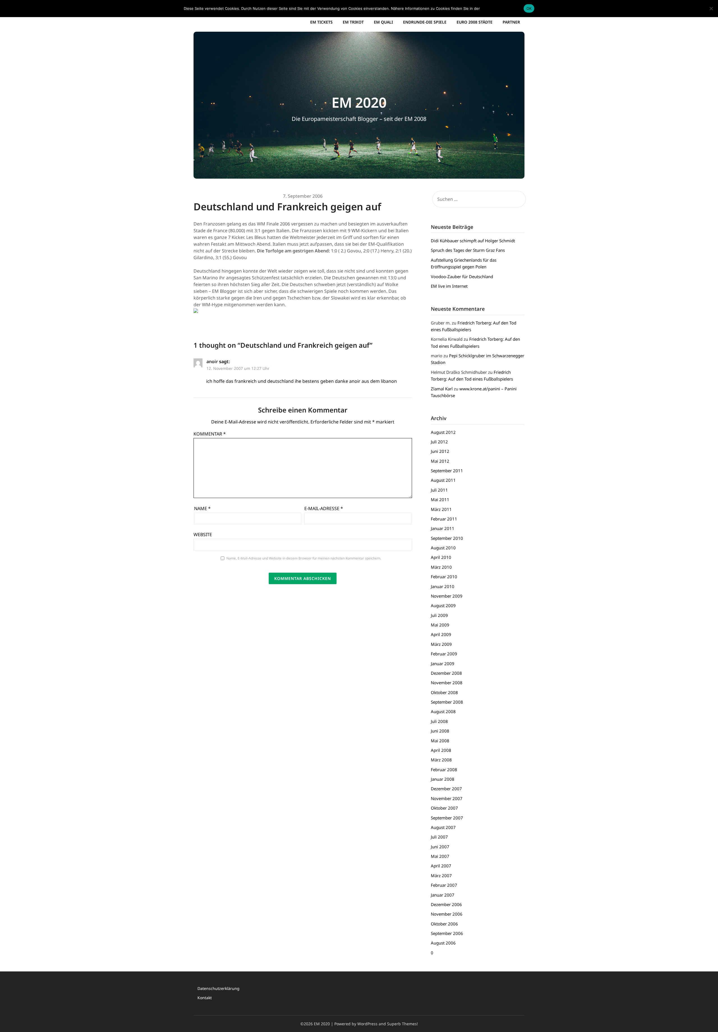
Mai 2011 (440, 499)
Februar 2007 (444, 885)
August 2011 (443, 480)
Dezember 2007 (446, 788)
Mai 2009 (440, 625)
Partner (511, 22)
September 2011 (447, 470)
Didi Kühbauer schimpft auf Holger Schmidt (473, 240)
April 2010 (441, 557)
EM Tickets (321, 22)
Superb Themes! (402, 1023)
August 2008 (443, 711)
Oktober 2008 (444, 692)
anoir (212, 361)
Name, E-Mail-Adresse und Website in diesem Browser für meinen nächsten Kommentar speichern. (303, 558)
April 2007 (441, 866)
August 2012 (443, 432)
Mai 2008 (440, 740)
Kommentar (210, 434)
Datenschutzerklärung (218, 988)
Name (202, 508)
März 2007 (441, 875)
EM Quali (383, 22)
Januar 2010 (442, 586)
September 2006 (447, 933)
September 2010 (447, 538)
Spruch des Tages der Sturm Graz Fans (468, 250)
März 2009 (441, 644)
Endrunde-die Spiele (425, 22)
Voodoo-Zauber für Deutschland (462, 276)
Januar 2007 (442, 895)
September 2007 (447, 818)
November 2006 (446, 914)
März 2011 (441, 509)
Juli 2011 (439, 490)
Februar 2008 (444, 769)
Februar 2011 (444, 519)
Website (203, 534)
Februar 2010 (444, 576)
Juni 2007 (440, 846)
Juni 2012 (440, 451)
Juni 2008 (440, 731)
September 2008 (447, 702)
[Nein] (711, 8)
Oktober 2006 (444, 924)
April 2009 (441, 634)
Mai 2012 (440, 461)
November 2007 (446, 798)
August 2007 (443, 827)
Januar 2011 (442, 528)
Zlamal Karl (442, 388)
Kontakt (204, 997)
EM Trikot (353, 22)
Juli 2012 (439, 441)
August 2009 (443, 605)
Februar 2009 (444, 653)
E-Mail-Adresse (323, 508)
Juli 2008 (439, 721)
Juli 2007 (439, 837)
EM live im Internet (449, 286)
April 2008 (441, 750)
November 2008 (446, 682)
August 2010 (443, 547)
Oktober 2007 (444, 808)
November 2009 (446, 596)
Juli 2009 (439, 615)
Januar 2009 (442, 663)
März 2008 (441, 760)
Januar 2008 (442, 779)
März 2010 (441, 567)
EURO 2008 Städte (475, 22)
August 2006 (443, 943)
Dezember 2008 (446, 673)
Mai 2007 (440, 856)
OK (529, 8)
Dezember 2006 (446, 904)
